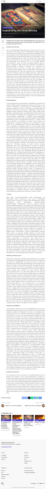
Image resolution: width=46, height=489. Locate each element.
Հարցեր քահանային (6, 446)
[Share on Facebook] (2, 45)
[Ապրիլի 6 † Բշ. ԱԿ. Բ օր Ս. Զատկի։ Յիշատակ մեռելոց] (29, 418)
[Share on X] (2, 47)
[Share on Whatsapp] (32, 398)
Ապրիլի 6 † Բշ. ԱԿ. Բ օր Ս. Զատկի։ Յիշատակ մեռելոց (28, 424)
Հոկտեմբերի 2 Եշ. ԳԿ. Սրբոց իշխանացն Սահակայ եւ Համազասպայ (5, 425)
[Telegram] (44, 483)
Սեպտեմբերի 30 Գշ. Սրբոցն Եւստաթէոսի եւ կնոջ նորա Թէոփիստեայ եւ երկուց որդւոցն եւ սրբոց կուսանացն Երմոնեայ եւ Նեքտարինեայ (17, 428)
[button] (2, 1)
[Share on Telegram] (2, 50)
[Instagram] (42, 483)
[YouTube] (41, 483)
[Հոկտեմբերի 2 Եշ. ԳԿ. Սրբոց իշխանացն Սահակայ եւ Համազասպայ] (6, 418)
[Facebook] (37, 483)
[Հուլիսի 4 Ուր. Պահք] (40, 418)
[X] (39, 483)
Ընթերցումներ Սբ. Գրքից (8, 27)
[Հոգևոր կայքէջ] (4, 1)
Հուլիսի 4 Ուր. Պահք (40, 422)
